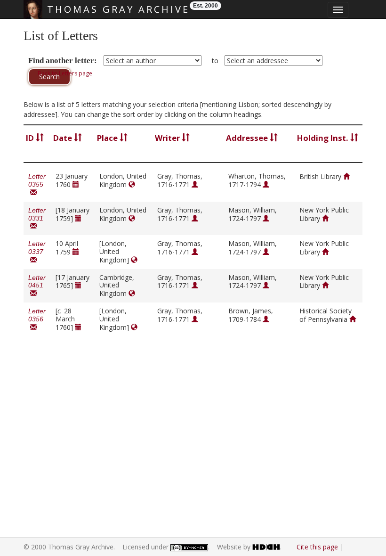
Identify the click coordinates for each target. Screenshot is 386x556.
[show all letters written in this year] (75, 184)
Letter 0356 (37, 319)
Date (63, 137)
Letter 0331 (37, 218)
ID (31, 137)
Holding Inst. (323, 137)
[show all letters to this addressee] (266, 184)
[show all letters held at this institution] (346, 176)
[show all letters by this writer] (195, 184)
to (215, 60)
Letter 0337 (37, 252)
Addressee (248, 137)
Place (108, 137)
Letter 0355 (37, 184)
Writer (168, 137)
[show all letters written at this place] (132, 184)
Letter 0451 (37, 286)
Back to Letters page (65, 73)
